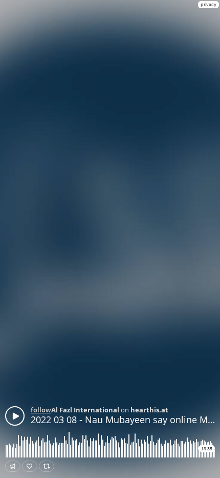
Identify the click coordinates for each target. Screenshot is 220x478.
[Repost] (46, 466)
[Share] (12, 466)
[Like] (29, 466)
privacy (208, 4)
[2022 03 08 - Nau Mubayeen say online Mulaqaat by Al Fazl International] (15, 416)
